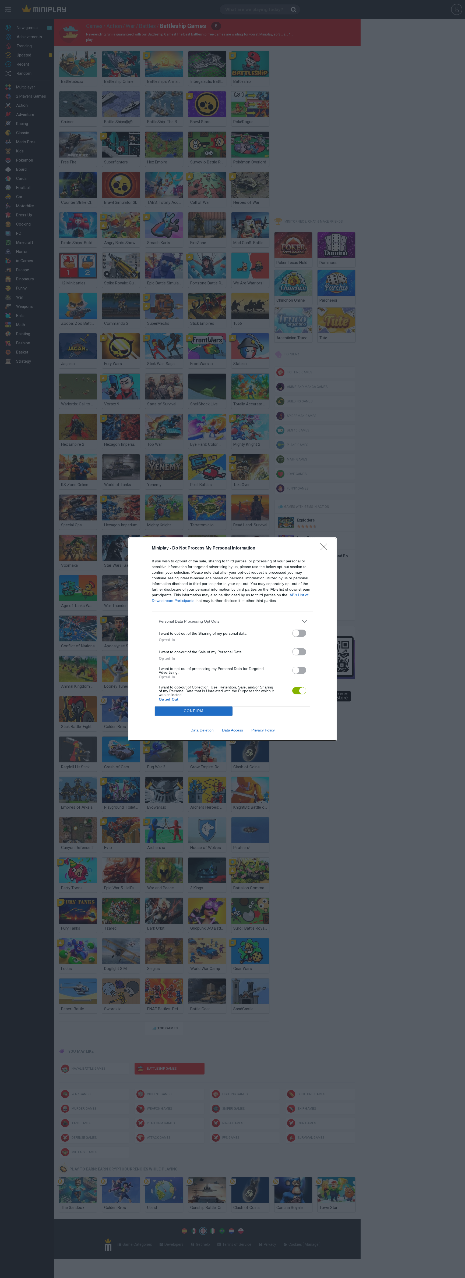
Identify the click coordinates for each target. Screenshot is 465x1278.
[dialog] (232, 639)
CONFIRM (194, 711)
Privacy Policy (263, 730)
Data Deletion (202, 730)
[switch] (299, 633)
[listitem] (232, 621)
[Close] (325, 548)
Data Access (232, 730)
